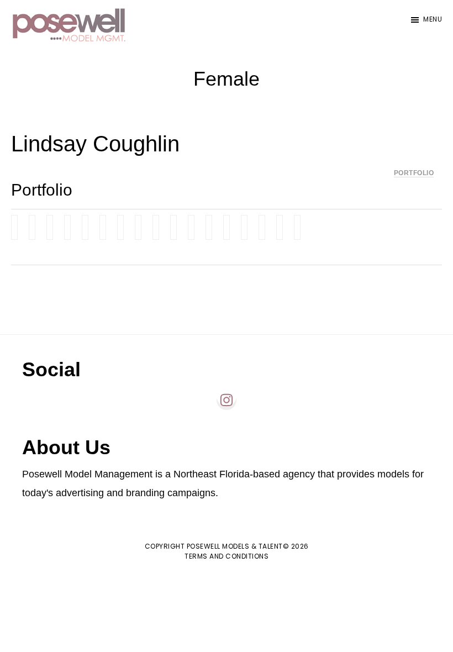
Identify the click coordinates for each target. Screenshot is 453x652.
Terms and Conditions (226, 556)
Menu (432, 19)
